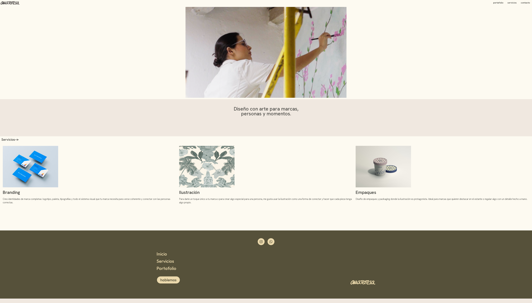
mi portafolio (195, 220)
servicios (512, 2)
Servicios (165, 261)
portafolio (498, 2)
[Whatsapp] (271, 241)
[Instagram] (261, 241)
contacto (525, 2)
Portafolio (166, 268)
